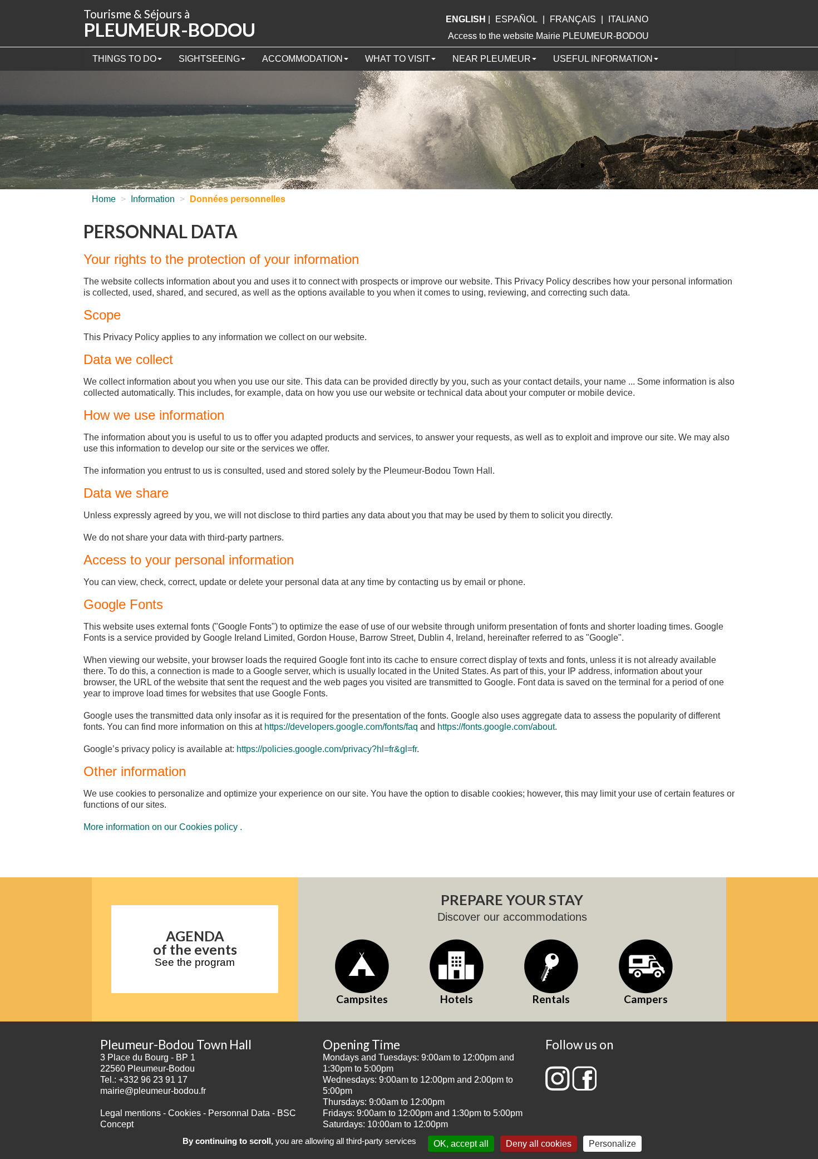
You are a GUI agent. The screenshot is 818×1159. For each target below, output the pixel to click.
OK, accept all (461, 1143)
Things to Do (124, 58)
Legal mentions (130, 1113)
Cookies (184, 1113)
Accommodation (302, 58)
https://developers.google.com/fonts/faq (341, 726)
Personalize (612, 1143)
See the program (195, 962)
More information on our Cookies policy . (162, 827)
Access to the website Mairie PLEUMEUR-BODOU (548, 36)
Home (104, 199)
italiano (628, 19)
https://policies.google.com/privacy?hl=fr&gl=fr (326, 749)
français (573, 19)
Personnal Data (239, 1113)
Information (153, 199)
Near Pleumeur (491, 58)
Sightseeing (209, 58)
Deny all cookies (538, 1143)
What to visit (397, 58)
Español (516, 19)
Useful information (603, 58)
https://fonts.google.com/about (496, 726)
